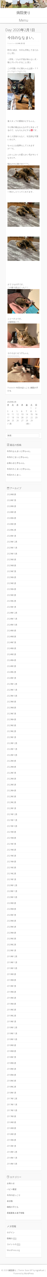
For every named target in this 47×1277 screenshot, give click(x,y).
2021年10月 (12, 826)
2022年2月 (11, 802)
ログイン (11, 1232)
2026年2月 (11, 530)
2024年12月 (12, 612)
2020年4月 (11, 932)
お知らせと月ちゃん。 (16, 463)
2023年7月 (11, 713)
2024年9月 (11, 630)
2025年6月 (11, 577)
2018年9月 (11, 1045)
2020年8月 (11, 909)
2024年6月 (11, 648)
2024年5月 (11, 654)
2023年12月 (12, 684)
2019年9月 (11, 974)
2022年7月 (11, 772)
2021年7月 (11, 844)
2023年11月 (12, 689)
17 (8, 417)
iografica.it (40, 1270)
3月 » (28, 423)
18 (13, 417)
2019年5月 (11, 998)
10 (8, 414)
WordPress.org (13, 1250)
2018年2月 (11, 1086)
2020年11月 (12, 891)
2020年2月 (11, 944)
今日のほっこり (23, 387)
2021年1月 (11, 879)
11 (13, 414)
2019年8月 (11, 980)
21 (27, 417)
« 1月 (9, 423)
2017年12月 (12, 1098)
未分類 (10, 1201)
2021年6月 (11, 849)
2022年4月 (11, 790)
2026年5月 (11, 512)
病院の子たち (12, 1207)
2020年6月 (11, 920)
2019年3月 (11, 1009)
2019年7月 (11, 986)
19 (18, 417)
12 (18, 414)
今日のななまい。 (21, 37)
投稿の (12, 1238)
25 (13, 420)
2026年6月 (11, 506)
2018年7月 (11, 1057)
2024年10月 (12, 624)
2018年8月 (11, 1051)
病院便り (24, 12)
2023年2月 (11, 731)
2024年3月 (11, 666)
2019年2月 (11, 1015)
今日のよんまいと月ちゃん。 (19, 451)
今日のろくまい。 (14, 474)
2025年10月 (12, 553)
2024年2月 (11, 672)
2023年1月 (11, 737)
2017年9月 (11, 1116)
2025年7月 (11, 571)
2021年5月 (11, 855)
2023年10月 (12, 695)
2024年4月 (11, 660)
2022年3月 (11, 796)
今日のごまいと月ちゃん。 (18, 457)
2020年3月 (11, 938)
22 (31, 417)
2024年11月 (12, 618)
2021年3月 (11, 867)
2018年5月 (11, 1069)
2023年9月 (11, 701)
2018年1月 (11, 1092)
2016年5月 (11, 1134)
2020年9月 (11, 903)
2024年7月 (11, 642)
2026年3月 (11, 524)
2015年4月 (11, 1140)
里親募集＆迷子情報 (15, 1213)
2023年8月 (11, 707)
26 (18, 420)
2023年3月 (11, 725)
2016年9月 (11, 1122)
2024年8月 (11, 636)
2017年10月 (12, 1110)
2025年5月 (11, 583)
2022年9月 (11, 761)
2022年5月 (11, 784)
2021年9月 (11, 832)
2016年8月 (11, 1128)
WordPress (29, 1273)
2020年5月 (11, 926)
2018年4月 (11, 1075)
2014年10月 (12, 1163)
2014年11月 (12, 1157)
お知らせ (11, 1183)
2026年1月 (11, 536)
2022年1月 (11, 808)
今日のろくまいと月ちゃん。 (19, 469)
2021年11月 (12, 820)
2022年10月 (12, 755)
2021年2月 (11, 873)
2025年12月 (12, 541)
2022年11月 (12, 749)
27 (22, 420)
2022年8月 (11, 767)
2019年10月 (12, 968)
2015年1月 (11, 1146)
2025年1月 (11, 607)
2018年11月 (12, 1033)
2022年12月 (12, 743)
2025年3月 (11, 595)
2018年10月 (12, 1039)
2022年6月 (11, 778)
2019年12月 (12, 956)
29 (31, 420)
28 (27, 420)
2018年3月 (11, 1080)
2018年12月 (12, 1027)
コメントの (13, 1244)
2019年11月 (12, 962)
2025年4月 (11, 589)
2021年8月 (11, 838)
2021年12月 (12, 814)
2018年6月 (11, 1063)
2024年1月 (11, 678)
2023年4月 (11, 719)
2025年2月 (11, 601)
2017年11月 (12, 1104)
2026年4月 (11, 518)
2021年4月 (11, 861)
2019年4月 (11, 1003)
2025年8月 (11, 565)
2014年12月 (12, 1152)
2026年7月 (11, 500)
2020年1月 (11, 950)
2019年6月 (11, 992)
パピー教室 (12, 1189)
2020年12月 (12, 885)
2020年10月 (12, 897)
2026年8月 (11, 494)
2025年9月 (11, 559)
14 (27, 414)
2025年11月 (12, 547)
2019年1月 (11, 1021)
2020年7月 (11, 915)
